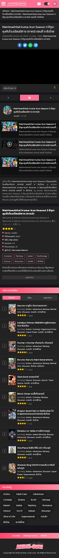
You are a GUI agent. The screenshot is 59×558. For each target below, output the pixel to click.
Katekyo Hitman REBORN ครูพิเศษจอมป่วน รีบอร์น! (36, 324)
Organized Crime (48, 329)
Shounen (19, 261)
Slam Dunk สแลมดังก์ (28, 376)
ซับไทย (40, 261)
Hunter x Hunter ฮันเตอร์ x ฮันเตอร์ (35, 342)
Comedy (8, 255)
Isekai (30, 255)
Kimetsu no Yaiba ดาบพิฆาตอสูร (33, 431)
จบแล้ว (31, 261)
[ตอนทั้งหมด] (29, 98)
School (7, 261)
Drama (21, 499)
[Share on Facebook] (19, 45)
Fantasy (19, 255)
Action (29, 309)
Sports (45, 380)
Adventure (37, 309)
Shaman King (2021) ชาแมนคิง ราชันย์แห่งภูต (36, 466)
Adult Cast (21, 494)
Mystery (32, 505)
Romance (47, 505)
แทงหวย (16, 535)
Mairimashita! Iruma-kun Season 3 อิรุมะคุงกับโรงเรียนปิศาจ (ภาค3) (29, 37)
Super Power (31, 332)
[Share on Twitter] (25, 45)
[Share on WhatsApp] (30, 45)
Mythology (42, 255)
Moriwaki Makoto (20, 250)
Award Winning (39, 434)
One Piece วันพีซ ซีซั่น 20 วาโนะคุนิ (33, 448)
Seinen (31, 511)
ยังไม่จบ (40, 366)
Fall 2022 (13, 239)
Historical (21, 437)
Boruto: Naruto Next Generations (35, 359)
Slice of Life (9, 516)
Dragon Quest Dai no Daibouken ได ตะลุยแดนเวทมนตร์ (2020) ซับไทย (35, 412)
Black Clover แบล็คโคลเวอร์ (30, 393)
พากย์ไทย (42, 311)
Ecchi (33, 499)
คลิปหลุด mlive (30, 535)
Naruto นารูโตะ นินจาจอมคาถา (32, 305)
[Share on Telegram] (36, 45)
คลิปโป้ (43, 535)
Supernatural (29, 474)
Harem (6, 505)
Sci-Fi (19, 511)
